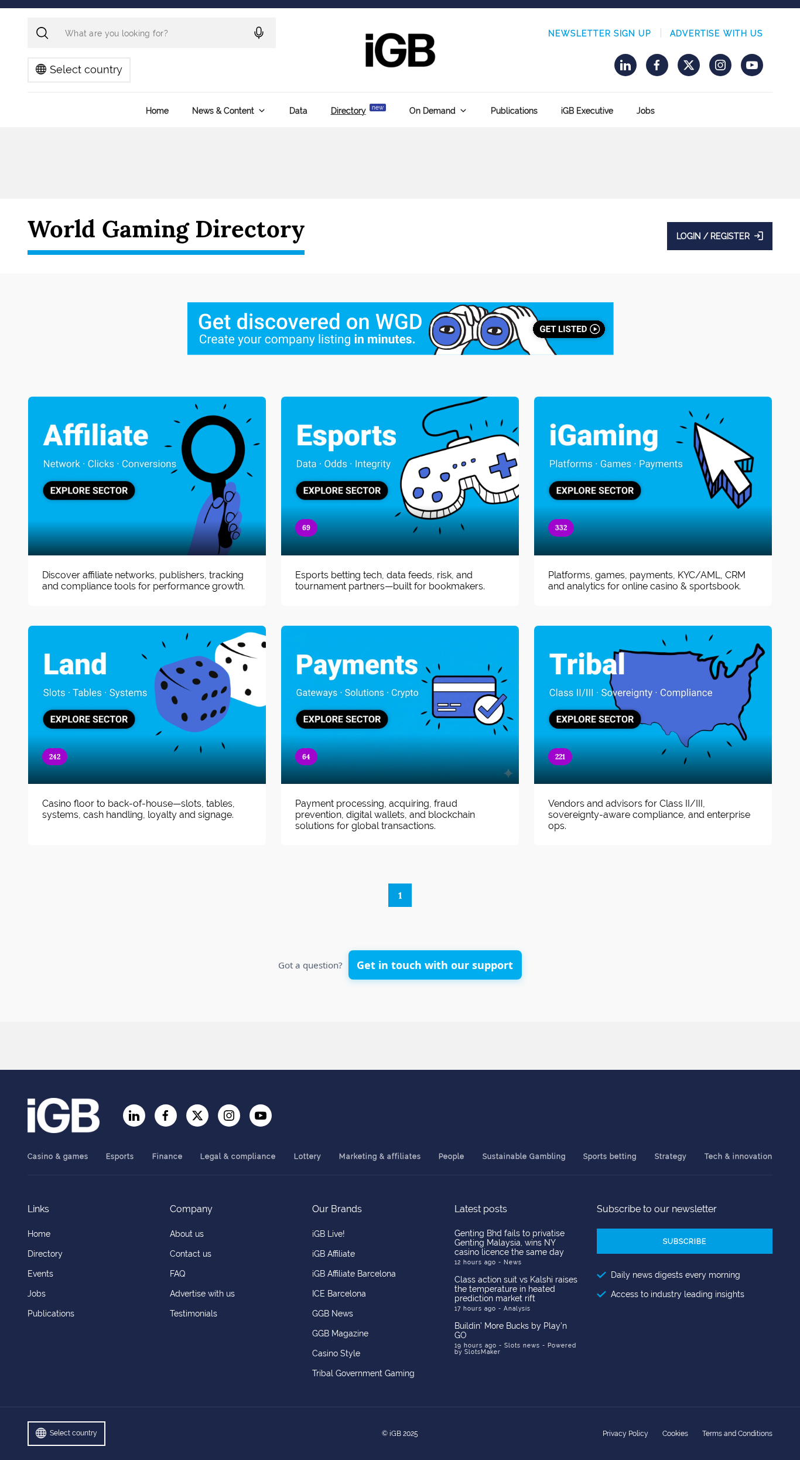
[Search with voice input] (259, 33)
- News (510, 1262)
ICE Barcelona (339, 1293)
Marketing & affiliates (380, 1156)
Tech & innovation (738, 1156)
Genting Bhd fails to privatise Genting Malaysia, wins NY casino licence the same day (509, 1243)
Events (40, 1273)
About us (187, 1234)
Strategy (671, 1156)
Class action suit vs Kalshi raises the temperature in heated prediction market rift (515, 1289)
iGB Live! (328, 1234)
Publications (514, 110)
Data (298, 110)
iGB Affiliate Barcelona (354, 1273)
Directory (357, 109)
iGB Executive (587, 110)
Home (157, 110)
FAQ (177, 1273)
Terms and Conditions (737, 1434)
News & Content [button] (223, 110)
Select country (86, 69)
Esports (120, 1156)
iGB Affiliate (333, 1253)
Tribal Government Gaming (363, 1373)
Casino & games (58, 1156)
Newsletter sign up (599, 33)
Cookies (675, 1434)
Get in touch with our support (435, 965)
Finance (167, 1156)
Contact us (190, 1253)
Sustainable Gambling (524, 1156)
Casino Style (336, 1353)
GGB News (332, 1313)
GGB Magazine (340, 1333)
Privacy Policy (625, 1434)
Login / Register (713, 236)
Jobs (646, 110)
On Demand (432, 110)
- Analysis (514, 1308)
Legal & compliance (238, 1156)
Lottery (308, 1156)
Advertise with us (716, 33)
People (451, 1156)
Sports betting (610, 1156)
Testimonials (193, 1313)
